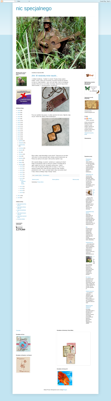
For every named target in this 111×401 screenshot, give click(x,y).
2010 (19, 197)
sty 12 (21, 178)
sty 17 (21, 174)
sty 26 (21, 166)
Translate (18, 330)
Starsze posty (76, 179)
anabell (90, 118)
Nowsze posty (35, 179)
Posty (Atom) (40, 182)
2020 (19, 122)
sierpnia (21, 150)
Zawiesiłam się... (90, 174)
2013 (19, 137)
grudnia (21, 140)
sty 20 (21, 172)
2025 (19, 112)
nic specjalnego (34, 8)
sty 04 (21, 190)
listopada (21, 142)
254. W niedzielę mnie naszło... (45, 76)
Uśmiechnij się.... (90, 242)
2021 (19, 120)
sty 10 (21, 186)
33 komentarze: (46, 175)
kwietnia (21, 158)
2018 (19, 126)
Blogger (65, 389)
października (22, 144)
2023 (19, 116)
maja (20, 156)
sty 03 (21, 192)
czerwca (21, 154)
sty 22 (21, 170)
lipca (20, 152)
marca (20, 160)
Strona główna (55, 179)
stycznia (21, 164)
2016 (19, 130)
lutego (20, 162)
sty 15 (21, 176)
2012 (19, 139)
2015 (19, 133)
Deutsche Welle (21, 219)
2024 (19, 114)
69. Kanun (88, 277)
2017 (19, 128)
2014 (19, 135)
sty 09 (21, 188)
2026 (19, 110)
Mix (86, 227)
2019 (19, 124)
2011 (19, 195)
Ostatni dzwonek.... (90, 291)
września (21, 148)
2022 (19, 118)
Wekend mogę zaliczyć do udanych (89, 307)
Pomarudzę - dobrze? (89, 160)
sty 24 (21, 168)
